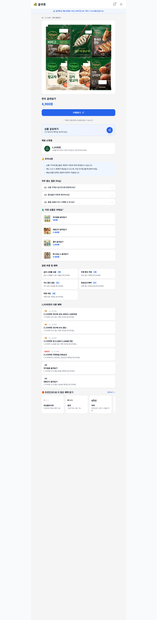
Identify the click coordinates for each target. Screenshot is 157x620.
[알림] (114, 4)
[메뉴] (121, 4)
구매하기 (77, 112)
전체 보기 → (111, 392)
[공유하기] (110, 130)
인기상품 (47, 17)
